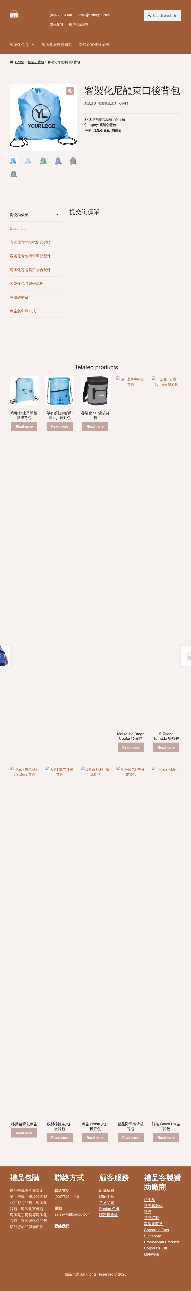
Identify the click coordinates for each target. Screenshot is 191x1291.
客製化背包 (36, 61)
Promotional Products (162, 1242)
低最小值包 (101, 130)
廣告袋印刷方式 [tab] (23, 311)
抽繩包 (116, 130)
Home (19, 61)
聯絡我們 (56, 24)
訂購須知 (106, 1190)
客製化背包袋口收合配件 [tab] (30, 269)
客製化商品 (153, 1223)
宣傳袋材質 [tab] (19, 297)
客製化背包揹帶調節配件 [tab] (30, 255)
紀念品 (149, 1199)
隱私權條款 (108, 1214)
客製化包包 (19, 44)
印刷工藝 (106, 1196)
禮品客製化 (153, 1205)
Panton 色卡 (109, 1208)
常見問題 (106, 1202)
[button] (70, 91)
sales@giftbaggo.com (94, 14)
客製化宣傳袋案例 (94, 44)
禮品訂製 (151, 1217)
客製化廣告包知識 (57, 44)
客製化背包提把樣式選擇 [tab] (30, 242)
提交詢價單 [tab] (19, 214)
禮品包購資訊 (78, 24)
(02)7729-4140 (61, 14)
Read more (24, 426)
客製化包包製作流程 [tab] (26, 283)
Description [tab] (19, 228)
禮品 (147, 1211)
